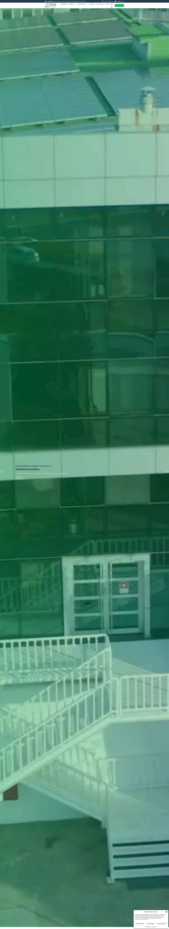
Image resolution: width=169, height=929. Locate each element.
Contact (107, 4)
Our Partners (99, 4)
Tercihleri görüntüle (161, 923)
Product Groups (81, 4)
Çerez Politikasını (138, 918)
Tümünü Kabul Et (140, 923)
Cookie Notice (153, 926)
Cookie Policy (147, 926)
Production (92, 4)
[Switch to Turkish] (111, 7)
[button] (166, 911)
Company (71, 4)
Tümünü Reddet (150, 923)
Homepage (64, 4)
